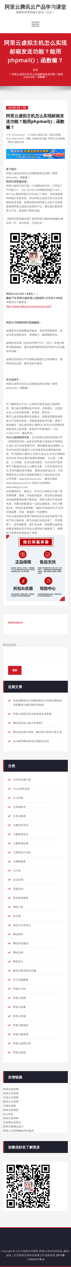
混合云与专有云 (22, 925)
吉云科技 (8, 1114)
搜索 (14, 670)
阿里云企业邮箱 (56, 138)
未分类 (17, 916)
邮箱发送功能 (40, 138)
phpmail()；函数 (21, 138)
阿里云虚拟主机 (39, 134)
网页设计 (18, 961)
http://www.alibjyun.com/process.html (28, 306)
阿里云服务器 (20, 1034)
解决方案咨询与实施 (24, 970)
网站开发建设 (20, 943)
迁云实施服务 (20, 979)
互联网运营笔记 (12, 1122)
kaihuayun (18, 134)
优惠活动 (18, 888)
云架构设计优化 (22, 852)
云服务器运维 (20, 843)
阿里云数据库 (20, 1025)
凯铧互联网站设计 (13, 1126)
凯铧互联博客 (11, 1118)
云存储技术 (19, 807)
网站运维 (18, 952)
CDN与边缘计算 (22, 779)
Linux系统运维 (21, 788)
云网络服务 (19, 861)
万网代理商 (9, 1105)
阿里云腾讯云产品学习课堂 (35, 6)
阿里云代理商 (11, 1093)
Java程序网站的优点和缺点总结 (31, 741)
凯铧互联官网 (11, 1089)
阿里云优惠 (19, 998)
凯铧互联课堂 (11, 1110)
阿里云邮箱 (55, 134)
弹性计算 (18, 907)
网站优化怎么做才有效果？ (28, 723)
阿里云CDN (19, 988)
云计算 (17, 870)
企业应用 (18, 879)
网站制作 (18, 934)
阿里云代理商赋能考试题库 (18, 1130)
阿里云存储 (19, 1016)
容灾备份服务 (20, 898)
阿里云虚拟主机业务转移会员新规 (32, 714)
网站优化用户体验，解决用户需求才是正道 (37, 732)
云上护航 (18, 798)
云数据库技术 (20, 825)
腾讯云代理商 (11, 1101)
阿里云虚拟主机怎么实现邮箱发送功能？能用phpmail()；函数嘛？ (37, 75)
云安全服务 (19, 816)
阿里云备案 (19, 1007)
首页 (35, 70)
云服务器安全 (20, 834)
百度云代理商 (11, 1097)
